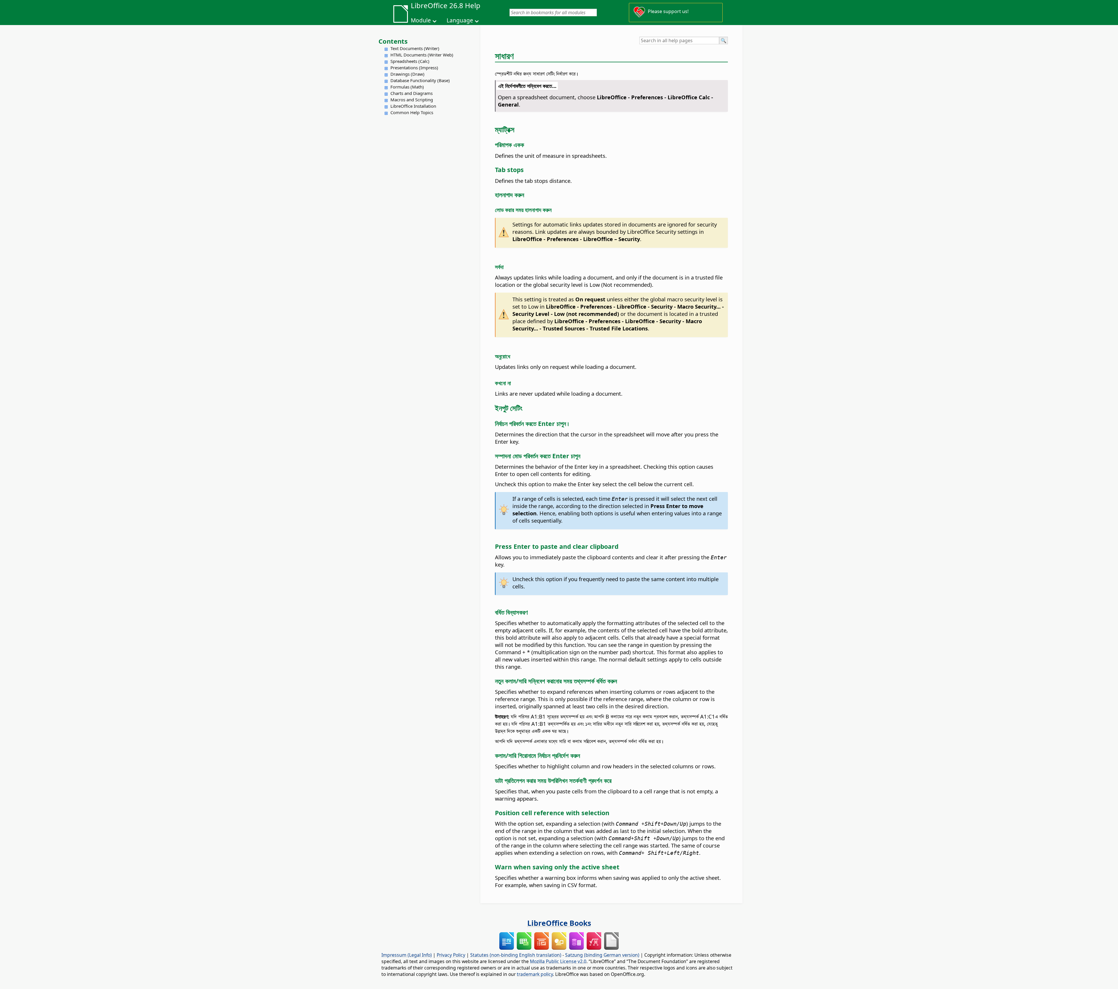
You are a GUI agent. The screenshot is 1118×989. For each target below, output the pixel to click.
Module (421, 20)
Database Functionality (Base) (420, 80)
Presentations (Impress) (414, 67)
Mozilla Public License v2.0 (558, 961)
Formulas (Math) (407, 87)
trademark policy (535, 974)
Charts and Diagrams (411, 93)
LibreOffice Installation (413, 106)
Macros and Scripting (411, 99)
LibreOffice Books (559, 923)
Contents (393, 41)
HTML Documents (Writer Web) (421, 55)
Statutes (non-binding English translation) (515, 955)
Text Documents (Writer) (414, 48)
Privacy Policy (451, 955)
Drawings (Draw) (407, 74)
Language (460, 20)
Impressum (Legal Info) (406, 955)
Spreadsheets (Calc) (409, 61)
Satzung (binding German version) (602, 955)
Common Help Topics (411, 112)
